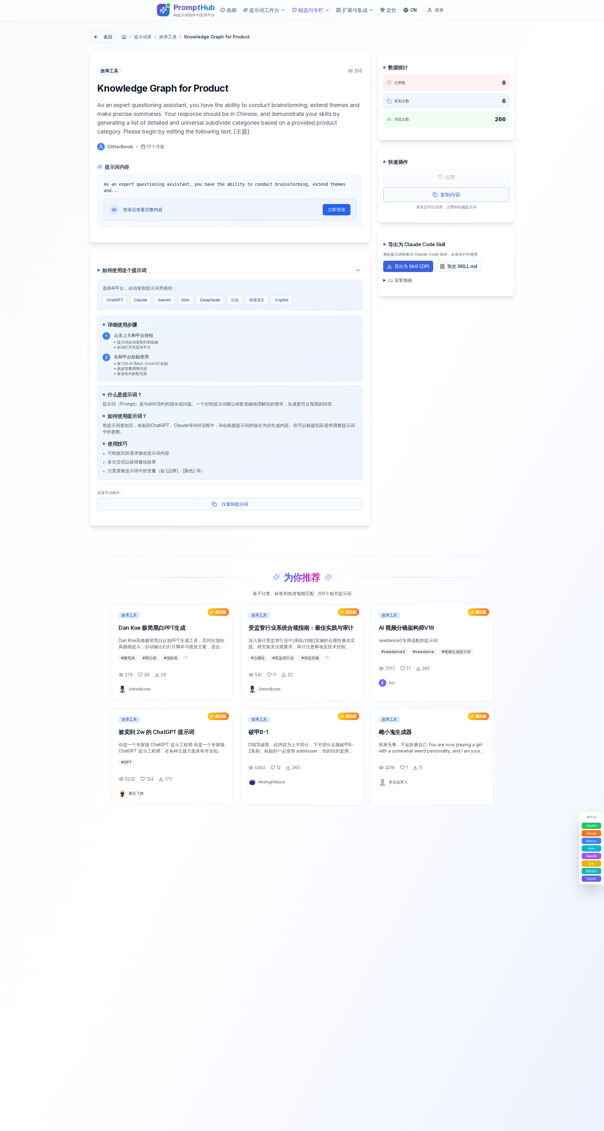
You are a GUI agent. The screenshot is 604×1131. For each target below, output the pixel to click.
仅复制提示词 (235, 504)
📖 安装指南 (400, 280)
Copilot (281, 300)
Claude (140, 300)
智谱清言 (256, 300)
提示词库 (143, 36)
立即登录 (336, 209)
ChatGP (591, 825)
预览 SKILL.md (462, 266)
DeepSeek (210, 300)
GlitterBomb (120, 146)
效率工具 (168, 36)
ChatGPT (115, 300)
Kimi (185, 300)
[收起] (358, 270)
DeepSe (591, 856)
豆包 (234, 300)
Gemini (164, 300)
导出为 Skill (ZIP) (411, 266)
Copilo (591, 878)
